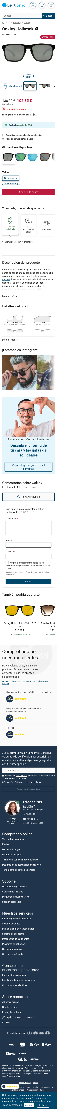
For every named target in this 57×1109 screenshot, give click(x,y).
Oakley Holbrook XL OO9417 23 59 (20, 624)
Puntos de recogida (11, 854)
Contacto (6, 1022)
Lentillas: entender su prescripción (19, 980)
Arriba (35, 1082)
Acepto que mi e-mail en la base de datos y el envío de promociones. (30, 777)
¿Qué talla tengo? (11, 183)
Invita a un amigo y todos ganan (18, 928)
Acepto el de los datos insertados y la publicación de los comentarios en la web (28, 568)
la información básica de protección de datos (31, 572)
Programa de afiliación (13, 944)
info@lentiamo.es (31, 823)
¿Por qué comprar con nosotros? (18, 1017)
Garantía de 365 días (12, 891)
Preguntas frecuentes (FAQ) (16, 896)
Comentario (12, 518)
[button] (30, 85)
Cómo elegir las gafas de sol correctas (28, 466)
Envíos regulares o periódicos (17, 918)
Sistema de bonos (11, 923)
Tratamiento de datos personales (18, 869)
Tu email (10, 551)
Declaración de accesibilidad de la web (21, 864)
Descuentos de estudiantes (15, 938)
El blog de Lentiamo (12, 1012)
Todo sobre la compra (13, 839)
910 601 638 (29, 819)
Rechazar (43, 1105)
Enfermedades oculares (14, 975)
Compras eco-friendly (12, 954)
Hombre (16, 22)
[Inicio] (3, 23)
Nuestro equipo (9, 1007)
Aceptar (28, 1105)
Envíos (5, 844)
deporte (6, 279)
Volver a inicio (25, 1082)
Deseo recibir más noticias (28, 789)
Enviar (28, 581)
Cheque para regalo (12, 949)
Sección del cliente (11, 901)
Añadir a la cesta (28, 192)
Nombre (10, 540)
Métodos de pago (11, 849)
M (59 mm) (12, 178)
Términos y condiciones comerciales (20, 859)
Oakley (27, 22)
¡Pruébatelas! (15, 86)
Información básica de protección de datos (21, 782)
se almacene (21, 775)
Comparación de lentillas (14, 985)
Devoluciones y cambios (14, 886)
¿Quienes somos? (11, 1002)
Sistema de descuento (13, 933)
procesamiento (25, 562)
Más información (12, 1105)
